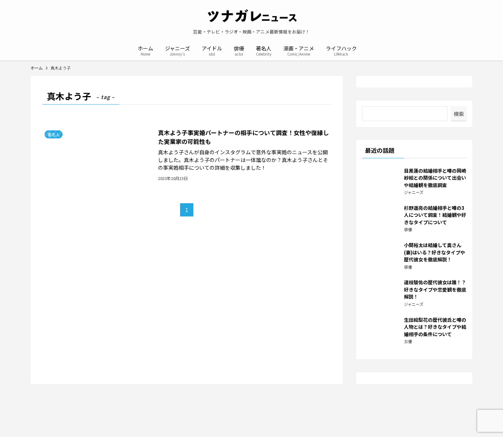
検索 (459, 113)
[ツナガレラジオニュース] (251, 16)
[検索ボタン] (367, 50)
